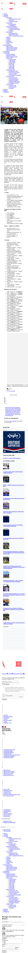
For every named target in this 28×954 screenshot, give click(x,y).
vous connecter (13, 421)
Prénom (17, 947)
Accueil (5, 13)
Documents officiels (13, 28)
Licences (6, 708)
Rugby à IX (12, 63)
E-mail (4, 683)
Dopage (8, 37)
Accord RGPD (6, 684)
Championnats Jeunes (9, 747)
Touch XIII (11, 66)
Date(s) (4, 944)
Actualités (5, 15)
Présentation (9, 17)
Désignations (7, 707)
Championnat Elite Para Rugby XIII (12, 744)
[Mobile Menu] (1, 105)
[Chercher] (14, 827)
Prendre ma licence (10, 54)
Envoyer (4, 951)
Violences (8, 38)
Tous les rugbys (12, 59)
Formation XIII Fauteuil (14, 81)
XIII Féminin (12, 60)
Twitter (10, 458)
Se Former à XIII (10, 76)
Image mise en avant (7, 926)
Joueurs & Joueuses (13, 80)
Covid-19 (6, 704)
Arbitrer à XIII (9, 84)
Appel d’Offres (7, 806)
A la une (5, 108)
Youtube (14, 458)
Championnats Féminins (9, 745)
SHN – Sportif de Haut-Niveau (16, 35)
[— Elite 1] (12, 941)
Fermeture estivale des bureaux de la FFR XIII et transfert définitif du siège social (13, 525)
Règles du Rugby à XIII (11, 56)
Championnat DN (8, 743)
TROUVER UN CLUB (6, 107)
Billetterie (5, 89)
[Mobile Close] (1, 825)
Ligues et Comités (13, 21)
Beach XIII (11, 67)
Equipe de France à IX (9, 767)
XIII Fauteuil (12, 62)
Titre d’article (5, 921)
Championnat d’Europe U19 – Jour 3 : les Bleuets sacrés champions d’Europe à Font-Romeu (13, 581)
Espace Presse (9, 42)
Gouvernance (9, 22)
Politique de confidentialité (9, 822)
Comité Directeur (8, 802)
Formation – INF (7, 712)
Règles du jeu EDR (10, 55)
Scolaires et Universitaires (15, 75)
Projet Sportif (9, 32)
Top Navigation (7, 831)
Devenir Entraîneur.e (14, 79)
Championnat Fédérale (9, 742)
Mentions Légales (7, 821)
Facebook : (5, 458)
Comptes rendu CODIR (14, 29)
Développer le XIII (10, 69)
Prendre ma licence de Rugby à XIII (12, 785)
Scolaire (8, 39)
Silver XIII (11, 68)
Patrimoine (11, 20)
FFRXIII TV (6, 92)
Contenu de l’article (7, 924)
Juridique (11, 30)
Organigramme (12, 24)
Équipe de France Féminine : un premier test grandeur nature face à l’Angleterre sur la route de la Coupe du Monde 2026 (14, 567)
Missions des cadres (13, 34)
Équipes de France (7, 45)
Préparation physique (14, 82)
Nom (3, 681)
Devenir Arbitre (12, 86)
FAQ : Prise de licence (9, 786)
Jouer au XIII (9, 58)
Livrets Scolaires (13, 73)
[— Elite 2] (12, 943)
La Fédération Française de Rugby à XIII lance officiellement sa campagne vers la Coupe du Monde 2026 (13, 609)
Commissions (12, 25)
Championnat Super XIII (9, 739)
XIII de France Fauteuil (11, 49)
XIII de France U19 (10, 50)
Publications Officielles (11, 26)
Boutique (5, 90)
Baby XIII (11, 64)
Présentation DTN (13, 33)
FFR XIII (5, 16)
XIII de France (9, 46)
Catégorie (4, 938)
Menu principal (6, 829)
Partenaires (8, 41)
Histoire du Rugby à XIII (15, 19)
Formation (11, 88)
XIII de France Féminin (11, 47)
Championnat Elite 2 (8, 740)
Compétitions (6, 51)
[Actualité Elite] (12, 940)
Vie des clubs (6, 52)
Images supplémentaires (8, 931)
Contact (8, 43)
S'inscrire (4, 699)
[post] (6, 468)
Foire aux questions (8, 804)
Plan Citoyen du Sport (14, 72)
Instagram (18, 458)
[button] (13, 397)
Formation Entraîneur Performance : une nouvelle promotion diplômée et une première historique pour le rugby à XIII (13, 552)
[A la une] (12, 939)
